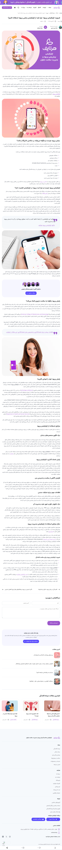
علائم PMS (45, 193)
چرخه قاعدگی (52, 13)
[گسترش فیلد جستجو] (18, 7)
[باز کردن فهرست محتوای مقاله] (55, 848)
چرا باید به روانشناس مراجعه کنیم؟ (44, 672)
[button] (22, 848)
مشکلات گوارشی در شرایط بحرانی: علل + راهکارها (41, 681)
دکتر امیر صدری (54, 28)
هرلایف (60, 13)
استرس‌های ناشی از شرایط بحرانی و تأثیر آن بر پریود (53, 715)
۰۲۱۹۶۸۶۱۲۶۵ (54, 833)
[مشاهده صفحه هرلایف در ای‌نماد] (8, 844)
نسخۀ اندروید (52, 819)
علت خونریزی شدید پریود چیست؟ (32, 715)
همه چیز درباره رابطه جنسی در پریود (10, 715)
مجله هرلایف (40, 28)
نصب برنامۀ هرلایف (7, 7)
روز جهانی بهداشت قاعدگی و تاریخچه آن (43, 655)
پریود (47, 13)
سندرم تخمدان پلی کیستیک (49, 539)
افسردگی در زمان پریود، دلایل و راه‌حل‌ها (47, 589)
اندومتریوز (50, 532)
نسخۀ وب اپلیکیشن (37, 819)
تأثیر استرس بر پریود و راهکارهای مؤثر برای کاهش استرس (18, 589)
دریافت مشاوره (31, 293)
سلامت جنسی (13, 719)
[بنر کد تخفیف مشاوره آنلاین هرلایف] (31, 4)
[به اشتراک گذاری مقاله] (7, 848)
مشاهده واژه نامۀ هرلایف (32, 641)
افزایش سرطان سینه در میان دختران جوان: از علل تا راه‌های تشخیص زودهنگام (34, 664)
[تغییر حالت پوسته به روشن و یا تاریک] (15, 7)
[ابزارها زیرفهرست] (42, 7)
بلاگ (57, 13)
